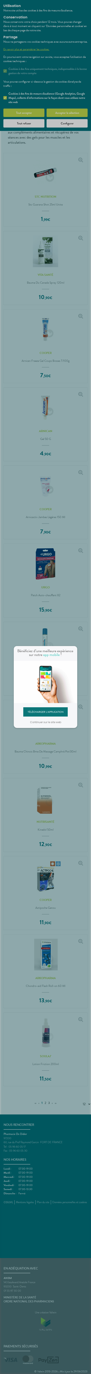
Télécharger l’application (45, 712)
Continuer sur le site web (45, 722)
